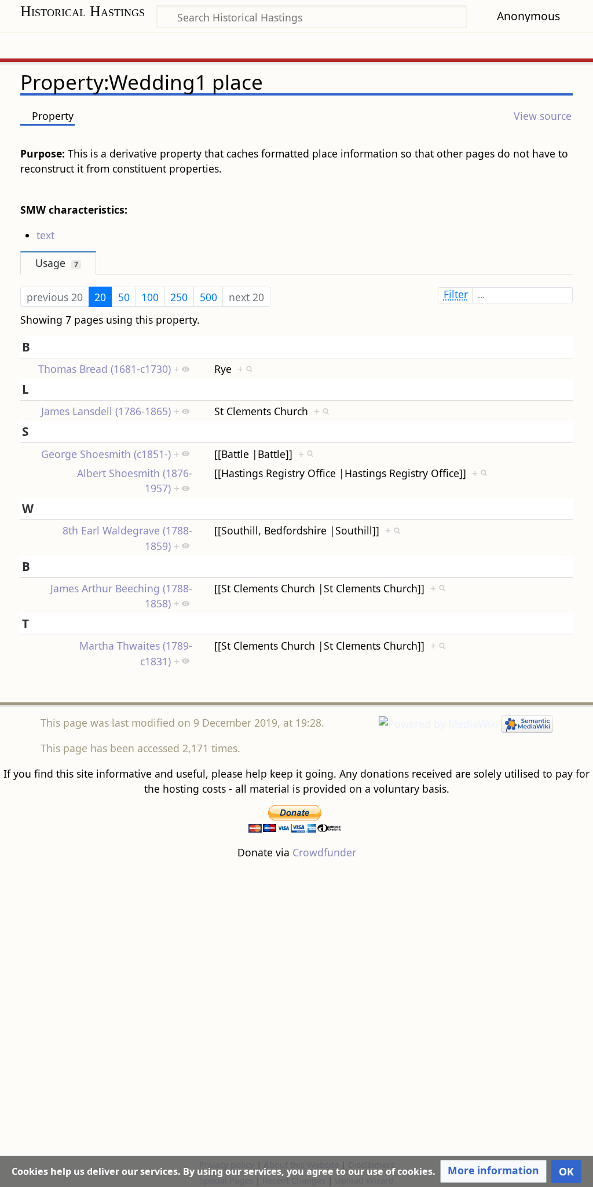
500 (208, 297)
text (45, 235)
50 (124, 297)
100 (150, 297)
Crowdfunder (324, 852)
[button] (493, 1171)
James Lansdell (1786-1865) (106, 411)
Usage (56, 263)
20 (100, 297)
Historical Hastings (82, 11)
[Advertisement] (296, 1008)
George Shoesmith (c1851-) (106, 454)
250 (179, 297)
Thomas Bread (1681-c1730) (104, 369)
